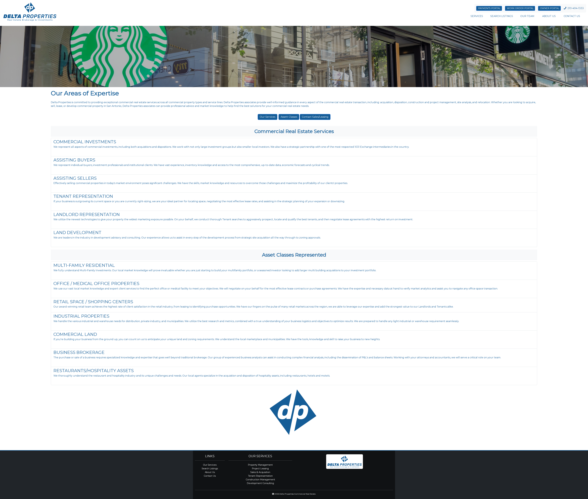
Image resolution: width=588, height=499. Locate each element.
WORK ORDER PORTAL (520, 8)
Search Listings (210, 468)
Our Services (267, 116)
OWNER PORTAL (549, 8)
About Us (210, 472)
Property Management (260, 464)
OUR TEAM (527, 16)
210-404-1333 (575, 8)
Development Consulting (260, 483)
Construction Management (260, 479)
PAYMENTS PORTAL (489, 8)
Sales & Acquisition (260, 472)
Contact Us (210, 476)
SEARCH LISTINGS (501, 16)
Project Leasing (260, 468)
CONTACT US (571, 16)
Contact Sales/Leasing (315, 116)
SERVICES (477, 16)
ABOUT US (549, 16)
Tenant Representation (260, 476)
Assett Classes (289, 116)
